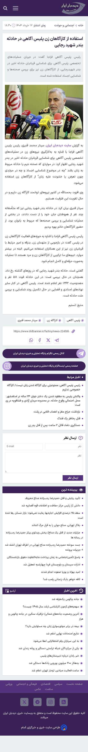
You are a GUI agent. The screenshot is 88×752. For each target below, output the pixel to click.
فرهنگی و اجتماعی (26, 684)
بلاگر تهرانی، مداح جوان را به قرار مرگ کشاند (56, 525)
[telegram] (37, 702)
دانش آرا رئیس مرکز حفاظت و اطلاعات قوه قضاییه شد (51, 506)
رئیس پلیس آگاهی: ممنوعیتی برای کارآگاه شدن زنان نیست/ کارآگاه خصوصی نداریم (43, 387)
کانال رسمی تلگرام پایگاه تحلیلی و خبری (38, 353)
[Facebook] (40, 340)
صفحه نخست (74, 684)
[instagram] (50, 702)
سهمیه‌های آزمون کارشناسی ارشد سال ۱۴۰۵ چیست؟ (51, 607)
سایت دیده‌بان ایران (58, 145)
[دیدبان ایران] (73, 8)
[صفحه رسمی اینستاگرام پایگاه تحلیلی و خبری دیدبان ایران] (7, 366)
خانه (80, 25)
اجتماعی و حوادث (64, 25)
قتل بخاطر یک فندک (68, 418)
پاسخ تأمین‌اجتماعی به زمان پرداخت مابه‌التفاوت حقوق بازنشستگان (44, 557)
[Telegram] (57, 340)
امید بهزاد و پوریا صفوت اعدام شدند (61, 572)
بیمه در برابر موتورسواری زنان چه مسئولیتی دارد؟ (52, 626)
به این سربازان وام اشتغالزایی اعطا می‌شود (56, 641)
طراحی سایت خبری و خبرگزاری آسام (40, 727)
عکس (38, 689)
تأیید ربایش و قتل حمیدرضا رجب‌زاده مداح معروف (53, 498)
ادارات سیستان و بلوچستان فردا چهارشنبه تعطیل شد (52, 565)
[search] (5, 8)
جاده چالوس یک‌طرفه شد (65, 599)
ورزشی (9, 684)
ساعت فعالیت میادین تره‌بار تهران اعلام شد (55, 670)
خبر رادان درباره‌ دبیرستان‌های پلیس (59, 656)
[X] (48, 340)
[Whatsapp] (31, 340)
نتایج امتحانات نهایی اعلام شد (62, 634)
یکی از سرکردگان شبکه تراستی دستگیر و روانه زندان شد (49, 648)
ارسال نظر (73, 478)
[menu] (15, 8)
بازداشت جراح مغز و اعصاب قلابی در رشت (57, 412)
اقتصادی (46, 684)
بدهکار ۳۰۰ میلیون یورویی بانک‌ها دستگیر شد (54, 663)
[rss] (64, 702)
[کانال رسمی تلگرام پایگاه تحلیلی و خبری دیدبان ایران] (81, 353)
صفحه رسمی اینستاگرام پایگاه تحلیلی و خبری (49, 366)
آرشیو (13, 591)
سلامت (49, 689)
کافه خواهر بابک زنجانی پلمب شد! (62, 579)
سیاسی (58, 684)
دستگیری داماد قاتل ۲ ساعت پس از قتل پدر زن (54, 425)
